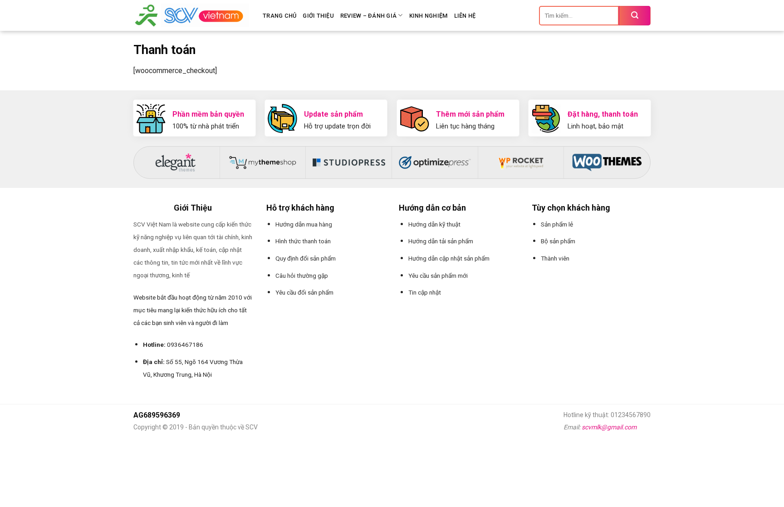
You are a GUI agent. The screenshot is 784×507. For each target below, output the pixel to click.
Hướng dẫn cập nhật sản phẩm (449, 258)
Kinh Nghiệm (428, 15)
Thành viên (555, 258)
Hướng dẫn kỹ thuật (434, 224)
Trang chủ (279, 15)
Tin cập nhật (424, 292)
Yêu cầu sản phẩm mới (438, 275)
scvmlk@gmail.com (609, 427)
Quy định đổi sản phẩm (305, 258)
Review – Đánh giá (368, 15)
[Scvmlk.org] (191, 15)
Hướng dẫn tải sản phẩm (440, 241)
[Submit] (635, 15)
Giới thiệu (318, 15)
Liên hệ (465, 15)
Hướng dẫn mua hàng (303, 224)
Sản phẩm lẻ (557, 224)
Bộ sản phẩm (558, 241)
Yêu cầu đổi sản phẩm (304, 292)
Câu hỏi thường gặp (301, 275)
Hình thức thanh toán (303, 241)
